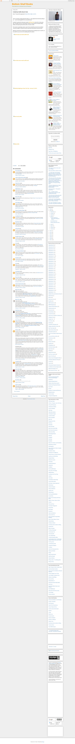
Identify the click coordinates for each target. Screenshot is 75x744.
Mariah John (17, 289)
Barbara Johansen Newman (55, 663)
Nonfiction (50, 343)
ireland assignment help (19, 283)
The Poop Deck (51, 541)
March (52, 225)
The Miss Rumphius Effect (53, 537)
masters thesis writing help (37, 286)
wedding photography (30, 193)
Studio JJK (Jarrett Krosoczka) (54, 590)
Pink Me (50, 502)
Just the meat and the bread (53, 608)
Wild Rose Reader (52, 556)
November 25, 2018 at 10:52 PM (20, 186)
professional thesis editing (22, 340)
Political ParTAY (51, 352)
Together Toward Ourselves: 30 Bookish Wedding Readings (57, 123)
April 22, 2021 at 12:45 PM (19, 208)
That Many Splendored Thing (54, 359)
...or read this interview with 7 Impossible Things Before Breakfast (55, 631)
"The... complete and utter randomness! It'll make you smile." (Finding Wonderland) (54, 192)
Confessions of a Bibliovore (53, 452)
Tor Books (50, 547)
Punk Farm (50, 584)
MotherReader (51, 492)
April (51, 224)
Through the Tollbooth (52, 545)
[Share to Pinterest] (25, 165)
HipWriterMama (51, 472)
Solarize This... (51, 621)
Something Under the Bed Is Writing (55, 524)
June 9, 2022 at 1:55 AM (19, 255)
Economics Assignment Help (32, 212)
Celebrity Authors (52, 308)
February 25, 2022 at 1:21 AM (20, 241)
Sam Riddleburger (52, 588)
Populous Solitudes (52, 617)
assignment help (34, 354)
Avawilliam (17, 257)
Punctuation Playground (53, 505)
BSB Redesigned (51, 304)
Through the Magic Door (53, 395)
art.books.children (52, 415)
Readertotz (50, 511)
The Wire (50, 361)
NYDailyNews (51, 345)
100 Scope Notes (52, 401)
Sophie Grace (17, 183)
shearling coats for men (19, 206)
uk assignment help (27, 363)
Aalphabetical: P (51, 279)
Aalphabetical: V (51, 288)
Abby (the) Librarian (52, 412)
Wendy (50, 552)
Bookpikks (50, 440)
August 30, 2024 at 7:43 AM (19, 382)
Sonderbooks (51, 526)
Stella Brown (17, 310)
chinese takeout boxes (37, 223)
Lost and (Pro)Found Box (53, 336)
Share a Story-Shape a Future (54, 519)
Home (29, 396)
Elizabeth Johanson (18, 236)
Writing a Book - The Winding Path (55, 559)
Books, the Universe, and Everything (55, 442)
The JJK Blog (51, 592)
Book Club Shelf (51, 426)
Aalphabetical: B (51, 254)
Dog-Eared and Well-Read (53, 456)
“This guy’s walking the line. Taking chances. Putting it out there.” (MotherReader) (55, 186)
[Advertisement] (53, 639)
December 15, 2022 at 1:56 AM (20, 287)
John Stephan (17, 202)
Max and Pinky (51, 578)
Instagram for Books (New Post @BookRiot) (57, 63)
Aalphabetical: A (51, 252)
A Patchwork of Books (52, 406)
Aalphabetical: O (51, 277)
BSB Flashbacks (51, 302)
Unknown (17, 329)
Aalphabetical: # (51, 250)
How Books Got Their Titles (53, 474)
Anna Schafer (17, 170)
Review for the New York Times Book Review (57, 116)
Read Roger (51, 509)
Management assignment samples (31, 325)
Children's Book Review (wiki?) (54, 383)
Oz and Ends (51, 495)
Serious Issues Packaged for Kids (54, 357)
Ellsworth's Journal (52, 459)
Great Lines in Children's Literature (55, 315)
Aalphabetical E (51, 245)
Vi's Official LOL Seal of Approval (54, 366)
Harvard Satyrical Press (53, 606)
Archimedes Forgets (52, 413)
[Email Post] (19, 165)
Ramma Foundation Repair (19, 210)
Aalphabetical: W (51, 290)
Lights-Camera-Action (52, 329)
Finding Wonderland (52, 463)
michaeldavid (17, 271)
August (52, 214)
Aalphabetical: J (51, 268)
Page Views (51, 348)
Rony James (17, 277)
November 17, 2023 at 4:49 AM (20, 377)
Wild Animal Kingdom (52, 368)
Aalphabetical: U (51, 286)
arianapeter (17, 361)
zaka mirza (17, 384)
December (53, 211)
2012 (51, 233)
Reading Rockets (52, 392)
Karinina (50, 610)
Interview (50, 322)
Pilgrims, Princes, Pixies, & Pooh (54, 500)
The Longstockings (52, 535)
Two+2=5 (50, 363)
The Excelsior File (52, 531)
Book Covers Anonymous (53, 430)
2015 (51, 210)
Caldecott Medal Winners (53, 381)
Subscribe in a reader (52, 646)
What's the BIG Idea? (52, 554)
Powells (50, 388)
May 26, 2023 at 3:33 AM (19, 344)
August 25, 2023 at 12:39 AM (20, 359)
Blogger (43, 741)
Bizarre (50, 297)
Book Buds (50, 424)
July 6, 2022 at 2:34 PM (19, 261)
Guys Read (50, 386)
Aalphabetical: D (51, 257)
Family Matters (51, 311)
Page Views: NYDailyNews (53, 151)
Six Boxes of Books (52, 522)
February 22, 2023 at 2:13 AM (20, 297)
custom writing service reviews (20, 177)
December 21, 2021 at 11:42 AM (20, 234)
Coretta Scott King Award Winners (54, 384)
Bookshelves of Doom (52, 444)
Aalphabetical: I (51, 266)
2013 (51, 232)
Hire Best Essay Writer (39, 218)
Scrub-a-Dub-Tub (52, 514)
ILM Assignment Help (26, 302)
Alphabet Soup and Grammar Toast (55, 293)
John (16, 243)
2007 (51, 239)
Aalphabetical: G (51, 263)
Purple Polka (51, 507)
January (52, 228)
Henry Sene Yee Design (53, 470)
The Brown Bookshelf (52, 530)
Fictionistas (50, 461)
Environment (51, 310)
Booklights (50, 437)
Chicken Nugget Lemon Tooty (54, 573)
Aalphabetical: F (51, 261)
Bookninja (50, 439)
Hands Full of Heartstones (53, 605)
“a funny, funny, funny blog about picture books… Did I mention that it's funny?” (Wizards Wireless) (55, 200)
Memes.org (51, 614)
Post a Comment (17, 391)
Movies (50, 339)
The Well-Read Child (52, 543)
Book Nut (50, 435)
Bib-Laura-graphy (52, 417)
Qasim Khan (17, 196)
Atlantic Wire (51, 295)
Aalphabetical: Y (51, 292)
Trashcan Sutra (51, 624)
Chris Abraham (51, 603)
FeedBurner (58, 141)
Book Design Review (52, 433)
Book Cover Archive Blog (53, 428)
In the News (51, 320)
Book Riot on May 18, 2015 (30, 14)
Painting (50, 350)
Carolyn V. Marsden (52, 601)
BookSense (51, 379)
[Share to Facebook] (23, 165)
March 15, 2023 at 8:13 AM (19, 327)
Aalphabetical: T (51, 284)
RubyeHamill (17, 221)
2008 (51, 238)
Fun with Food (51, 313)
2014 (51, 230)
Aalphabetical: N (51, 275)
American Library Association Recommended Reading (54, 377)
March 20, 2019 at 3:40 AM (19, 194)
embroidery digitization (20, 376)
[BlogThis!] (21, 165)
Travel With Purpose (52, 626)
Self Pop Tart (31, 22)
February (52, 227)
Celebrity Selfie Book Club (55, 222)
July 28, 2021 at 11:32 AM (19, 226)
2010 (51, 235)
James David (17, 369)
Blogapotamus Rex (52, 421)
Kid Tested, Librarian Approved (54, 483)
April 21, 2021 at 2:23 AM (19, 200)
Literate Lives (51, 490)
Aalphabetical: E (51, 259)
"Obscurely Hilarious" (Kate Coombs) (55, 170)
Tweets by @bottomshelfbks (53, 50)
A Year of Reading (52, 408)
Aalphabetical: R (51, 281)
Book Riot (50, 147)
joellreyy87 (17, 228)
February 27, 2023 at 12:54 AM (20, 308)
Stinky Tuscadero (52, 528)
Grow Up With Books (52, 468)
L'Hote (50, 612)
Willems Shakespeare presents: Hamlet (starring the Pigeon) (57, 108)
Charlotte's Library (52, 450)
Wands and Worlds (52, 550)
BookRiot (50, 301)
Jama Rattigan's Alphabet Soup (54, 575)
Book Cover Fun (51, 299)
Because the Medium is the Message (55, 599)
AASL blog (50, 410)
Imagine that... (51, 319)
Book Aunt (50, 422)
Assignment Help (18, 315)
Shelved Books (51, 521)
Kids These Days (51, 328)
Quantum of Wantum (52, 619)
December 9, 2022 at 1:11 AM (20, 281)
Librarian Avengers (52, 486)
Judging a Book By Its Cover (53, 326)
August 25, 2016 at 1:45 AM (19, 175)
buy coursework (36, 253)
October (52, 213)
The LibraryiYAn (51, 533)
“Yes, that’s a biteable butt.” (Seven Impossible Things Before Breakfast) (55, 203)
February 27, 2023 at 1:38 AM (20, 317)
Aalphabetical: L (51, 272)
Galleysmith (51, 465)
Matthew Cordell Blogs (52, 577)
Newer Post (15, 396)
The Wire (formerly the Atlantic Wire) (55, 153)
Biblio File (50, 419)
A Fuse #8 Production (52, 404)
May (51, 216)
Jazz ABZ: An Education (53, 324)
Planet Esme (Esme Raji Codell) (54, 582)
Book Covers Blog (52, 431)
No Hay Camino (51, 615)
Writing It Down (51, 561)
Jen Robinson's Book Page (53, 479)
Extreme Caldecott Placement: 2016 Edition (57, 84)
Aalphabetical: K (51, 270)
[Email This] (20, 165)
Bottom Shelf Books (22, 4)
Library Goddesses (52, 488)
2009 (51, 236)
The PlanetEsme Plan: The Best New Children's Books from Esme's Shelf (55, 539)
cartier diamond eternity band (20, 260)
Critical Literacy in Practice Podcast (55, 454)
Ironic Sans (50, 477)
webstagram (35, 185)
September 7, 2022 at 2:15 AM (20, 269)
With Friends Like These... (53, 370)
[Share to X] (22, 165)
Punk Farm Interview (52, 354)
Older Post (43, 396)
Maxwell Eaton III (52, 580)
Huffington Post (51, 149)
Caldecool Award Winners (53, 306)
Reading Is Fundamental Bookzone (55, 390)
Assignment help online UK (25, 313)
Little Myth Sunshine (52, 331)
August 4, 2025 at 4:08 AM (19, 389)
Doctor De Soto (55, 55)
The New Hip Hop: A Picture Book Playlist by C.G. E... (55, 218)
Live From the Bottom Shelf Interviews (55, 333)
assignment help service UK (30, 303)
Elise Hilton (17, 379)
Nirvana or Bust (51, 341)
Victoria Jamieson (52, 594)
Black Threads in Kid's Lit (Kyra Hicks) (55, 567)
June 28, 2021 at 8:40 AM (19, 219)
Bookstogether (51, 446)
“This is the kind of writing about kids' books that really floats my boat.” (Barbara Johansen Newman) (55, 196)
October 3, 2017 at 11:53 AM (19, 181)
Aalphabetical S (51, 248)
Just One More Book (52, 481)
